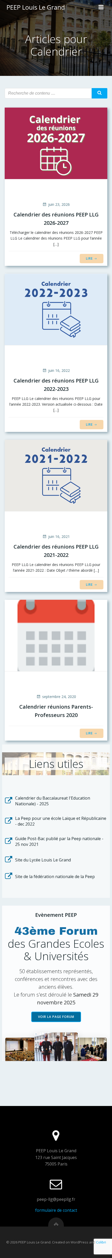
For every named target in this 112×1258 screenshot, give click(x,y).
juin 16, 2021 (59, 536)
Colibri (101, 1242)
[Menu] (101, 7)
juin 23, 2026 (59, 204)
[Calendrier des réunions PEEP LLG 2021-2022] (56, 475)
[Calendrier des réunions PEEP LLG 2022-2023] (56, 309)
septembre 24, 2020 (59, 696)
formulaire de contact (56, 1210)
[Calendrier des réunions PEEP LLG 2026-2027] (56, 143)
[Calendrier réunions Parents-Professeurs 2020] (56, 635)
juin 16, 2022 (59, 370)
